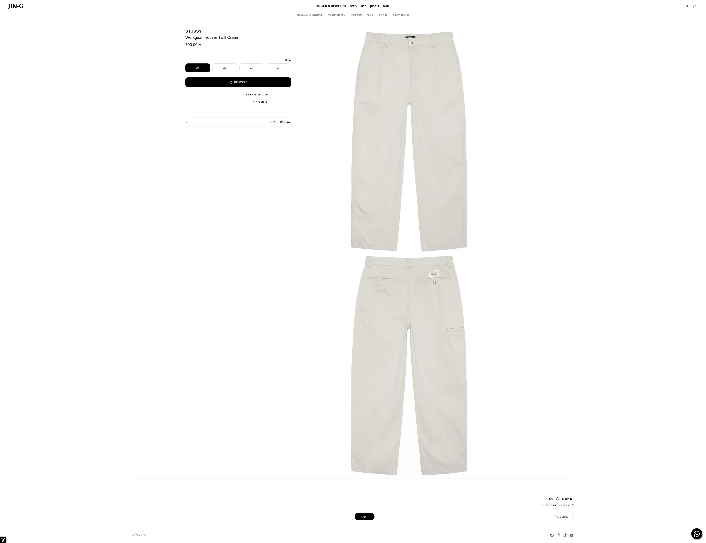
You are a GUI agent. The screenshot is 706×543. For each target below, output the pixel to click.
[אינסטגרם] (558, 535)
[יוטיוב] (571, 535)
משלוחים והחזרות (280, 122)
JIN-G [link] (143, 535)
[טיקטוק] (565, 535)
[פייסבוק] (552, 535)
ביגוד (370, 14)
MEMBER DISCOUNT (309, 14)
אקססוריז (356, 14)
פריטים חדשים (401, 14)
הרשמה (364, 516)
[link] (15, 6)
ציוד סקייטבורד (336, 14)
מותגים (383, 14)
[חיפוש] (687, 6)
